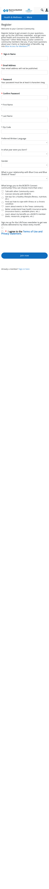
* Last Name (6, 116)
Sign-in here (24, 269)
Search (42, 10)
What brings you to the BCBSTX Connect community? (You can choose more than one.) (21, 187)
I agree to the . (21, 232)
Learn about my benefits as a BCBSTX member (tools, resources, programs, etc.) (25, 215)
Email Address (9, 65)
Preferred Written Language (13, 139)
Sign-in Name (9, 54)
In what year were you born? (14, 150)
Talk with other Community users (19, 191)
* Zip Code (6, 127)
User (46, 10)
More (29, 17)
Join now (24, 255)
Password (7, 79)
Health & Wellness (13, 17)
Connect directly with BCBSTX (18, 194)
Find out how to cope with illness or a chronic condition (25, 202)
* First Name (7, 105)
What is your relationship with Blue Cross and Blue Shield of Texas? (24, 173)
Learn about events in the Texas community (24, 206)
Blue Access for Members (17, 46)
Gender (4, 161)
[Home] (17, 10)
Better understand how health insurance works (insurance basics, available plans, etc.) (26, 210)
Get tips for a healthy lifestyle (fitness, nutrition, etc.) (26, 197)
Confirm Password (11, 94)
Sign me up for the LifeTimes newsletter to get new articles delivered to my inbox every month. (24, 223)
